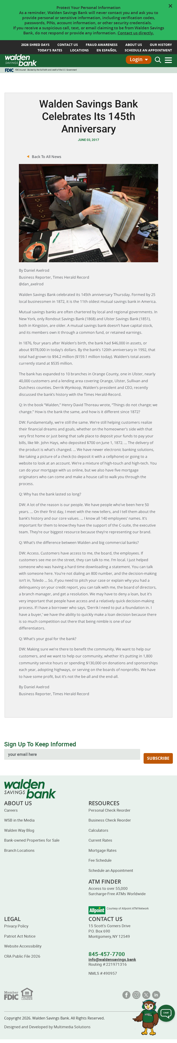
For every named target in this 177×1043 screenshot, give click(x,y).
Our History (161, 44)
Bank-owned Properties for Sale (31, 840)
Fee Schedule (100, 860)
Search (158, 60)
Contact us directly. (136, 33)
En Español (107, 50)
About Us (133, 44)
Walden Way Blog (19, 830)
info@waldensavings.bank (112, 959)
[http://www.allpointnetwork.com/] (96, 910)
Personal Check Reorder (109, 810)
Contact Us (67, 44)
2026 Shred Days (35, 44)
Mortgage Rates (102, 850)
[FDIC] (18, 993)
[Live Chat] (166, 1014)
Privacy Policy (16, 926)
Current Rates (100, 840)
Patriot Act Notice (19, 936)
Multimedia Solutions (72, 1026)
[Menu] (168, 60)
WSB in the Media (19, 820)
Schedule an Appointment (110, 870)
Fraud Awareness (102, 44)
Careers (11, 810)
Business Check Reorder (109, 820)
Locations (79, 50)
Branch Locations (19, 850)
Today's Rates (50, 50)
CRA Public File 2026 (22, 956)
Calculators (98, 830)
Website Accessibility (22, 946)
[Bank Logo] (21, 60)
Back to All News (46, 156)
